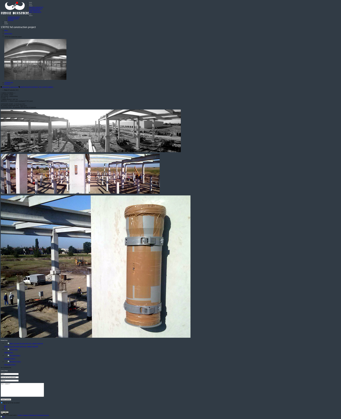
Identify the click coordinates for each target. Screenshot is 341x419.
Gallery (31, 15)
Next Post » (7, 84)
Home (30, 2)
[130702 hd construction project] (35, 79)
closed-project (8, 33)
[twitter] (5, 406)
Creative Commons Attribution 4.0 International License (33, 415)
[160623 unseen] (13, 349)
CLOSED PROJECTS (35, 9)
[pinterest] (5, 409)
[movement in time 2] (14, 355)
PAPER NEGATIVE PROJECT (29, 87)
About (30, 4)
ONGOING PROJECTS (36, 7)
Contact (6, 23)
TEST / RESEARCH (35, 12)
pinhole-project (14, 87)
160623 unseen (8, 352)
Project (30, 5)
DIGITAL (11, 20)
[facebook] (4, 407)
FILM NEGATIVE (13, 18)
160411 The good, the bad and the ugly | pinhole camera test (21, 346)
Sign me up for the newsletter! (11, 403)
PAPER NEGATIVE (14, 17)
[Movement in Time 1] (14, 361)
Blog (30, 13)
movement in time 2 (9, 358)
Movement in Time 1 (10, 364)
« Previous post (8, 82)
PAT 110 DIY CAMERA (46, 87)
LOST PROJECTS (34, 10)
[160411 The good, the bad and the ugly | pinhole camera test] (25, 343)
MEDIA (5, 22)
